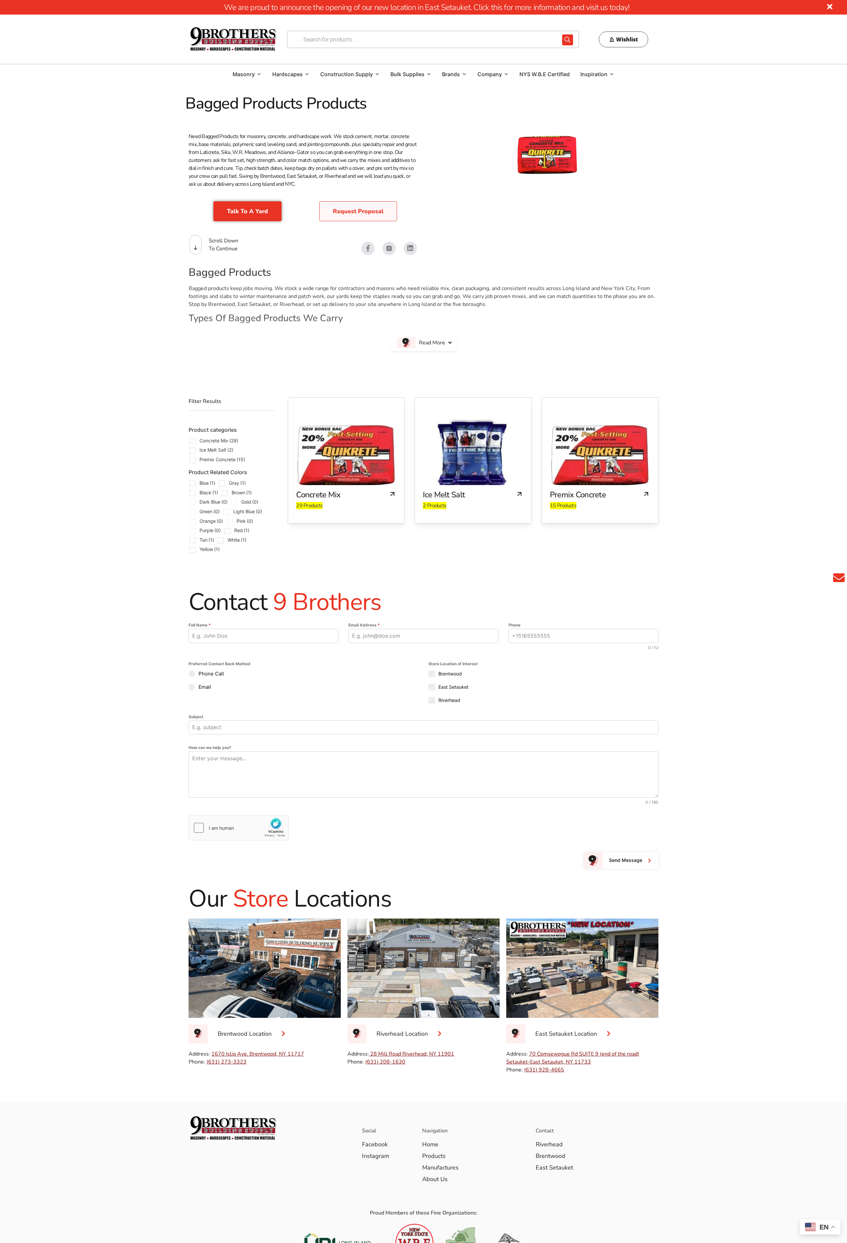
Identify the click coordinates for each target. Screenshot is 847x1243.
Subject (196, 716)
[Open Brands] (464, 74)
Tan (207, 540)
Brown (242, 492)
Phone (514, 624)
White (237, 540)
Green (210, 511)
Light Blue (247, 511)
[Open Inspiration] (611, 74)
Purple (210, 530)
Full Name (200, 624)
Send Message (625, 860)
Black (209, 492)
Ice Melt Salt (216, 450)
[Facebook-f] (368, 248)
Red (241, 530)
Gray (237, 483)
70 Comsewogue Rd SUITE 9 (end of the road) (584, 1054)
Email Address (364, 624)
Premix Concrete (222, 459)
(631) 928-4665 (544, 1069)
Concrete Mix (219, 440)
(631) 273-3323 (226, 1062)
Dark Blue (214, 502)
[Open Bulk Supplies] (428, 74)
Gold (249, 502)
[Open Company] (506, 74)
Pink (245, 521)
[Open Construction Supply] (377, 74)
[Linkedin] (410, 248)
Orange (211, 521)
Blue (207, 483)
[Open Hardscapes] (307, 74)
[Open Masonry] (259, 74)
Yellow (210, 549)
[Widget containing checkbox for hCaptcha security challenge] (239, 827)
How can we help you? (210, 747)
